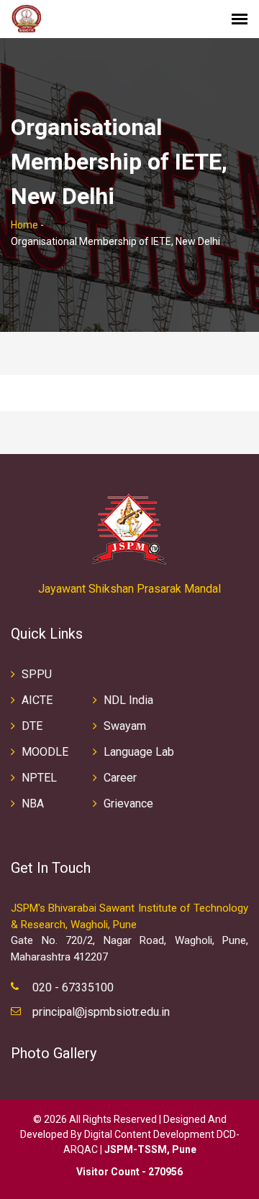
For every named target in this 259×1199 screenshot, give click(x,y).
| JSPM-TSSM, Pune (148, 1149)
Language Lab (139, 752)
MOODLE (45, 752)
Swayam (125, 726)
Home (24, 225)
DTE (32, 726)
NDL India (128, 700)
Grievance (128, 803)
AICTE (37, 700)
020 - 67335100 (73, 987)
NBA (33, 803)
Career (120, 777)
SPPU (37, 674)
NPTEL (39, 777)
